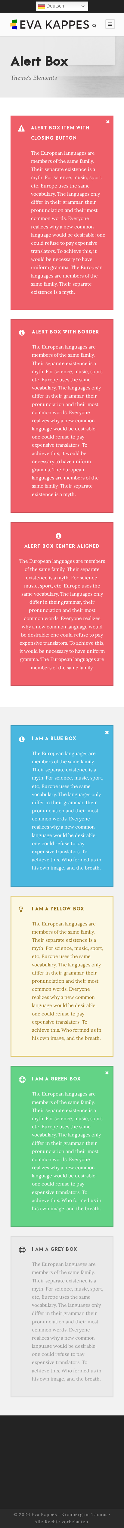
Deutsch (54, 5)
